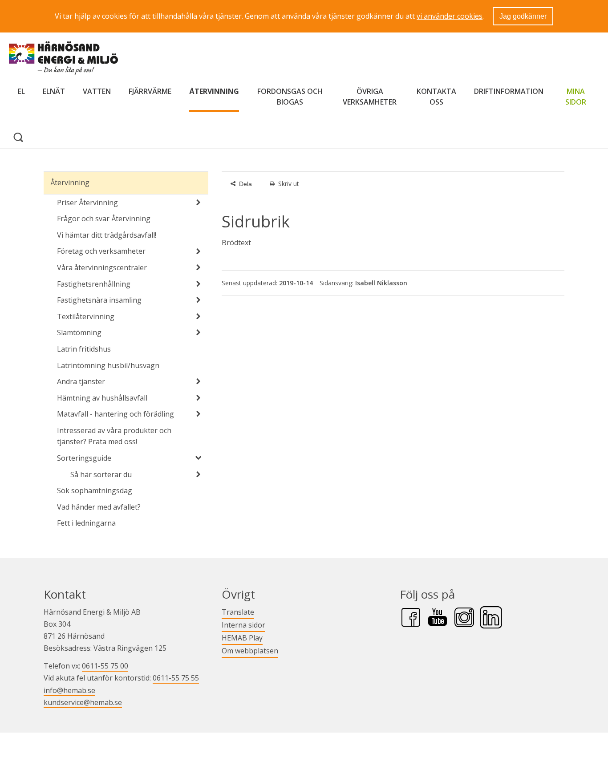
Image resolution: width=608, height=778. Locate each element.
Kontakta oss (436, 96)
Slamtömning (79, 332)
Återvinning (214, 91)
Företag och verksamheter (101, 251)
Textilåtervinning (85, 316)
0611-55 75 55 (176, 678)
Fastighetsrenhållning (93, 284)
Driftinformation (508, 91)
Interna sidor (243, 625)
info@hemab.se (69, 690)
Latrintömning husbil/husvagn (108, 365)
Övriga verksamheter (370, 96)
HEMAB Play (242, 637)
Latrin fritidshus (84, 349)
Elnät (54, 91)
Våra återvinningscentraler (102, 267)
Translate (238, 612)
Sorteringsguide (84, 458)
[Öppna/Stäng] (198, 202)
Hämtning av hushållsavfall (102, 398)
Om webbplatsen (250, 651)
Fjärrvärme (150, 91)
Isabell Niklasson (381, 283)
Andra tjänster (81, 381)
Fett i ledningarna (86, 523)
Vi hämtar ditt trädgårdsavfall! (106, 235)
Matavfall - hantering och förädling (115, 414)
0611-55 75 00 (105, 666)
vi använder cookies (449, 16)
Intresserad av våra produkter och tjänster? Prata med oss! (114, 436)
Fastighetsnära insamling (99, 300)
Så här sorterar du (101, 474)
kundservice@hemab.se (83, 702)
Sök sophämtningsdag (94, 490)
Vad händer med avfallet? (99, 507)
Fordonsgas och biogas (290, 96)
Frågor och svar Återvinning (103, 218)
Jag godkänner (523, 16)
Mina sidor (577, 96)
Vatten (97, 91)
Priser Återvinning (87, 202)
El (21, 91)
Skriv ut (288, 183)
